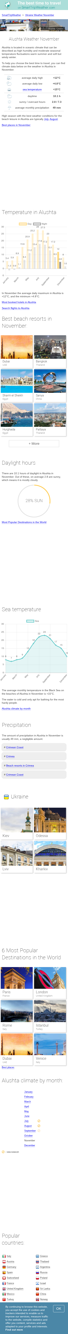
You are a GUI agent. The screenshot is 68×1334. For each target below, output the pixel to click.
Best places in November (16, 125)
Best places (8, 1067)
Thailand (44, 1261)
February (29, 1096)
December (29, 1145)
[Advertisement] (34, 164)
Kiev (6, 836)
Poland (43, 1277)
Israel (43, 1283)
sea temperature (32, 89)
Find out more (14, 1329)
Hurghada (9, 429)
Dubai (6, 361)
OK (58, 1308)
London (42, 992)
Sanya (40, 395)
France (6, 995)
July (46, 119)
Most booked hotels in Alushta (19, 302)
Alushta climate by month (16, 708)
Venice (41, 1058)
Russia (43, 1272)
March (27, 1101)
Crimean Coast (14, 747)
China (43, 1294)
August (54, 119)
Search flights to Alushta (15, 308)
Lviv (6, 869)
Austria (10, 1261)
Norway (44, 1299)
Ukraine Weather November (39, 15)
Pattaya (41, 429)
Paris (7, 992)
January (28, 1091)
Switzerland (13, 1277)
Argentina (45, 1267)
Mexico (10, 1294)
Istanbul (42, 1025)
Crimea (10, 756)
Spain (10, 1272)
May (26, 1111)
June (26, 1116)
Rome (7, 1025)
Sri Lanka (45, 1288)
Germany (11, 1267)
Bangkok (41, 361)
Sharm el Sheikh (13, 395)
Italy (5, 1029)
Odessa (42, 836)
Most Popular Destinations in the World (24, 522)
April (26, 1106)
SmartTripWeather (11, 15)
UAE (5, 1062)
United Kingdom (44, 995)
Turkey (39, 1029)
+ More (34, 443)
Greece (44, 1256)
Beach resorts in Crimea (20, 765)
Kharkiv (42, 869)
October (28, 1135)
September (30, 1130)
